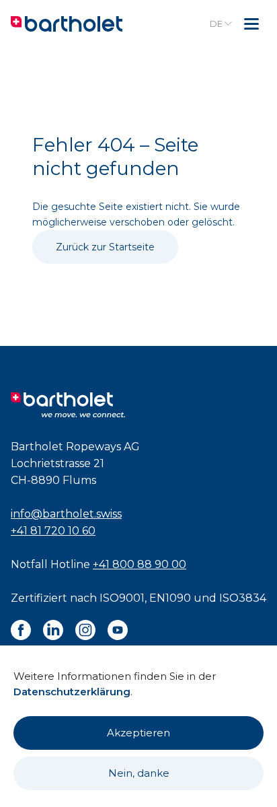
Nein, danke (138, 773)
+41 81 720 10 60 (53, 530)
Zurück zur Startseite (105, 247)
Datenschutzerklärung (71, 691)
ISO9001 (122, 598)
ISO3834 (242, 598)
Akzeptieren (138, 732)
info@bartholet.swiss (66, 513)
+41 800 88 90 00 (139, 564)
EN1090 (170, 598)
